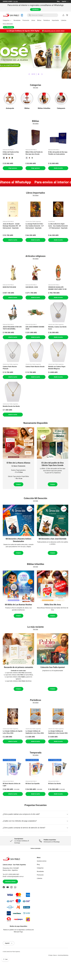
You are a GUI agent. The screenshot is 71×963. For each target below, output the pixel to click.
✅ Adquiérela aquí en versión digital (53, 31)
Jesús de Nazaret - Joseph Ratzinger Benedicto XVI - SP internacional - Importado (12, 226)
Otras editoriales (8, 24)
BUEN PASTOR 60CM (9, 287)
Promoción (26, 20)
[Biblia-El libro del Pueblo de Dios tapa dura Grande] (36, 137)
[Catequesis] (61, 98)
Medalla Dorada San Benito (11, 406)
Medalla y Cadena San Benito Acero (57, 328)
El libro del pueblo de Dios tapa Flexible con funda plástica (57, 153)
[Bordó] (7, 158)
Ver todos (35, 123)
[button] (67, 15)
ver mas (35, 566)
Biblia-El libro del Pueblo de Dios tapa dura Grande (34, 153)
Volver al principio (36, 848)
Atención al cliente (10, 881)
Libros (33, 20)
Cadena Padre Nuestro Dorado (35, 366)
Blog (58, 1)
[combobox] (42, 15)
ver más (35, 501)
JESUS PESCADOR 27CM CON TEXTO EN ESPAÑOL (12, 328)
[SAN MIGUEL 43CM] (36, 273)
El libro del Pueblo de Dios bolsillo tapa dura (11, 153)
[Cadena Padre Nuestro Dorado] (36, 352)
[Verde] (12, 158)
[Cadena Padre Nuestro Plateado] (13, 352)
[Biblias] (27, 98)
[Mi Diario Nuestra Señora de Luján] (13, 769)
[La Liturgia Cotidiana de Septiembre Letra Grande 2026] (58, 716)
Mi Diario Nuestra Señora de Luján (11, 784)
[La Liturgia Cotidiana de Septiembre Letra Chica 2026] (36, 716)
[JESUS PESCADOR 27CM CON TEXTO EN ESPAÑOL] (13, 312)
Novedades (17, 20)
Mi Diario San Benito (54, 783)
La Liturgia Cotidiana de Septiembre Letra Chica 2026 (35, 732)
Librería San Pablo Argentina (13, 951)
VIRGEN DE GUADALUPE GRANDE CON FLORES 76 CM (57, 288)
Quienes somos (41, 861)
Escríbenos (35, 9)
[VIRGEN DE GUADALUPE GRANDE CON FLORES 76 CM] (58, 273)
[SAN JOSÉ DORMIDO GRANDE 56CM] (36, 312)
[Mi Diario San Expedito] (36, 769)
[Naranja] (9, 158)
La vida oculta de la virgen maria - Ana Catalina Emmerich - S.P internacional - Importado (58, 226)
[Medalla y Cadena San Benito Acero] (58, 312)
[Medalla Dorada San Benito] (13, 392)
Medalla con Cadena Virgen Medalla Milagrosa (56, 367)
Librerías (63, 20)
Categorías (40, 868)
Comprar (18, 484)
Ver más (12, 1)
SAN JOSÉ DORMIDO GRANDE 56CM (35, 328)
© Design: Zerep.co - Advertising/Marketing (58, 955)
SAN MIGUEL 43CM (32, 287)
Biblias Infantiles (44, 108)
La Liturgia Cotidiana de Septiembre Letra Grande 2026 (58, 732)
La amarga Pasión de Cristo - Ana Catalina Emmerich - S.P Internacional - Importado (35, 226)
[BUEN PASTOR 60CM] (13, 273)
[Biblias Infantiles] (44, 98)
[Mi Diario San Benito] (58, 769)
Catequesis (61, 108)
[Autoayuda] (10, 98)
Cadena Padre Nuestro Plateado (10, 367)
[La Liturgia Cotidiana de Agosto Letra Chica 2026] (13, 716)
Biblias (39, 20)
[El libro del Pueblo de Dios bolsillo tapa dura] (13, 137)
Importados (55, 20)
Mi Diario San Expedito (33, 783)
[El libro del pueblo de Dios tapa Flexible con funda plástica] (58, 137)
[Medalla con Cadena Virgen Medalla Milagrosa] (58, 352)
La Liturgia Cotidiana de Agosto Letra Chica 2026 (12, 732)
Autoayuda (10, 108)
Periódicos (46, 20)
